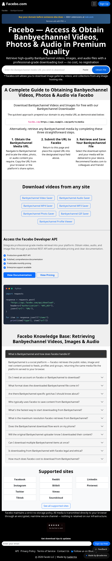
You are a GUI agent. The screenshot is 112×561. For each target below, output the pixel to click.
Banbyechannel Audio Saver (74, 198)
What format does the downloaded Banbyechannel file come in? (43, 385)
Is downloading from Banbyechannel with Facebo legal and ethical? (45, 450)
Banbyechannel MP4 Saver (38, 205)
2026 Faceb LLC (46, 557)
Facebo (5, 10)
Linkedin (92, 479)
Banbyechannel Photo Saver (38, 213)
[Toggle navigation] (94, 3)
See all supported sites (56, 505)
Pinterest (92, 485)
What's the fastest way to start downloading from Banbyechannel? (45, 410)
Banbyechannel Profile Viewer (56, 221)
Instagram (20, 485)
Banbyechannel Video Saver (37, 198)
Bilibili (56, 485)
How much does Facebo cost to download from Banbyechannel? (43, 458)
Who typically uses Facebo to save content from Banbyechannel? (43, 401)
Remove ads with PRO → (56, 21)
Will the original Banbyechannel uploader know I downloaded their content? (50, 434)
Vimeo (56, 491)
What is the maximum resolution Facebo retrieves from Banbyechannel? (48, 418)
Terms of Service (46, 551)
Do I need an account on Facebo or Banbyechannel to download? (44, 377)
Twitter (20, 491)
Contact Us (63, 551)
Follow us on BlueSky (85, 551)
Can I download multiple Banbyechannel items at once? (38, 442)
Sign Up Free (101, 543)
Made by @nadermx (97, 555)
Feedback (102, 549)
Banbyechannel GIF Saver (75, 213)
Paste (85, 69)
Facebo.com (16, 3)
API (17, 551)
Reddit (56, 479)
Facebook (19, 479)
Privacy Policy (28, 551)
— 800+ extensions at (56, 17)
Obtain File (101, 69)
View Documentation (19, 275)
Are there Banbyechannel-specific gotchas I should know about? (43, 393)
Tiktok (20, 497)
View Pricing (47, 275)
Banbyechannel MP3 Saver (74, 205)
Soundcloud (56, 497)
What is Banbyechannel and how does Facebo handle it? (39, 354)
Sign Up (104, 3)
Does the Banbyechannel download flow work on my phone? (41, 426)
